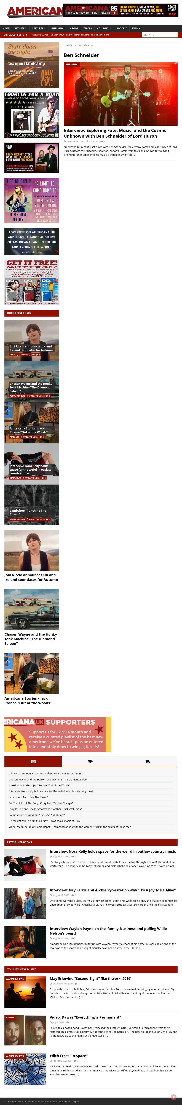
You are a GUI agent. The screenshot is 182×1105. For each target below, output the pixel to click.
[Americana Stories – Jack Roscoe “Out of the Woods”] (31, 422)
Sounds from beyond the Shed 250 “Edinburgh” (37, 815)
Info (135, 28)
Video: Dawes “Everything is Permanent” (85, 1017)
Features (37, 28)
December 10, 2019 (63, 983)
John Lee (93, 141)
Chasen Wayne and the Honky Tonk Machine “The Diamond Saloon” (31, 387)
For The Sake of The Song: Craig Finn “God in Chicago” (41, 803)
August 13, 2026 (61, 938)
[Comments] (148, 761)
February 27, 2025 (62, 1060)
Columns (102, 28)
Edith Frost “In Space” (69, 1055)
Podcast (122, 28)
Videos (74, 28)
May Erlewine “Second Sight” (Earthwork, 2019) (91, 978)
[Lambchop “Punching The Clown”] (31, 504)
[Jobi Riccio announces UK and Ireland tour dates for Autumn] (31, 340)
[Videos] (25, 1030)
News (6, 28)
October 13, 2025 (75, 141)
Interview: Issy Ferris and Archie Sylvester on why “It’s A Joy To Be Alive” (113, 890)
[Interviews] (25, 865)
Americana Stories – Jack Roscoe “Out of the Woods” (29, 430)
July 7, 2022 (58, 1022)
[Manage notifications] (173, 1097)
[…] (134, 154)
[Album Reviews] (25, 992)
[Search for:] (160, 34)
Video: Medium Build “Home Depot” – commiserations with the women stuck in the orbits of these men (70, 827)
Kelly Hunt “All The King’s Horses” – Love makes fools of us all (45, 821)
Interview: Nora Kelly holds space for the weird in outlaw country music (30, 469)
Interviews (58, 28)
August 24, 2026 (27, 354)
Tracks (88, 28)
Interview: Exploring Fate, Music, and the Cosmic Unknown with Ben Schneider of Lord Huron (115, 133)
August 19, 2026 (61, 895)
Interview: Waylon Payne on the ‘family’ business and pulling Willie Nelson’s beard (108, 931)
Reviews (19, 28)
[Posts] (33, 761)
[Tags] (90, 761)
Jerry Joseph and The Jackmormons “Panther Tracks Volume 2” (45, 809)
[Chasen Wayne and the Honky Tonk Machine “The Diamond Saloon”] (31, 609)
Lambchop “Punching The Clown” (28, 512)
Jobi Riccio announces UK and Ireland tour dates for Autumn (31, 348)
